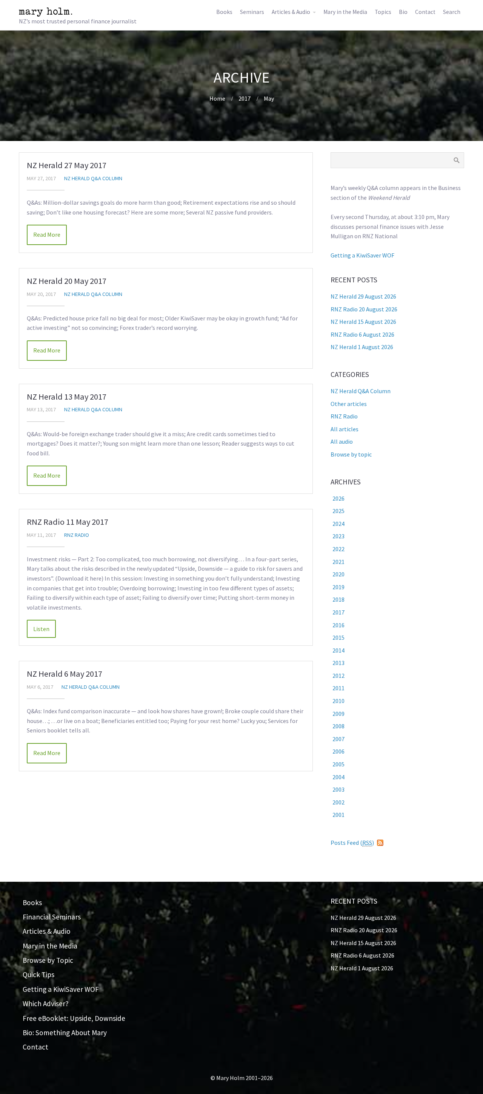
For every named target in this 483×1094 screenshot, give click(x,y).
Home (217, 98)
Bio (403, 11)
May (269, 98)
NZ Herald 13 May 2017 (66, 396)
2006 (338, 751)
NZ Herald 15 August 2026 (363, 321)
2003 (338, 789)
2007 (338, 739)
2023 (338, 536)
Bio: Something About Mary (65, 1032)
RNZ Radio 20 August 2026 (364, 309)
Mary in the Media (345, 11)
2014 (338, 650)
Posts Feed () (352, 842)
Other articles (349, 404)
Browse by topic (351, 454)
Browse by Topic (48, 960)
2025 (338, 511)
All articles (344, 429)
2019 (338, 587)
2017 (244, 98)
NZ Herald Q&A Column (93, 178)
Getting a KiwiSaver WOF (362, 255)
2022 (338, 549)
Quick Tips (38, 974)
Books (224, 11)
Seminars (252, 11)
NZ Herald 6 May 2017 (64, 673)
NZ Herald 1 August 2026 (362, 347)
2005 (338, 764)
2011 (338, 688)
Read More (46, 234)
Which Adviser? (46, 1003)
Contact (425, 11)
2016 (338, 625)
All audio (342, 441)
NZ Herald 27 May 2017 (66, 165)
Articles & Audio (291, 11)
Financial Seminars (52, 916)
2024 (338, 523)
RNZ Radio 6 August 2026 (362, 334)
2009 (338, 713)
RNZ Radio (76, 535)
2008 (338, 726)
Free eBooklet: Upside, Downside (74, 1018)
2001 (338, 814)
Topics (383, 11)
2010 (338, 701)
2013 (338, 663)
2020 (338, 574)
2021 (338, 561)
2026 (338, 498)
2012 (338, 675)
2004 (338, 777)
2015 (338, 637)
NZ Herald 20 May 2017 (66, 281)
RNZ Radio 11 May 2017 (67, 521)
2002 (338, 802)
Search (451, 11)
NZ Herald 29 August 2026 (363, 296)
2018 (338, 599)
